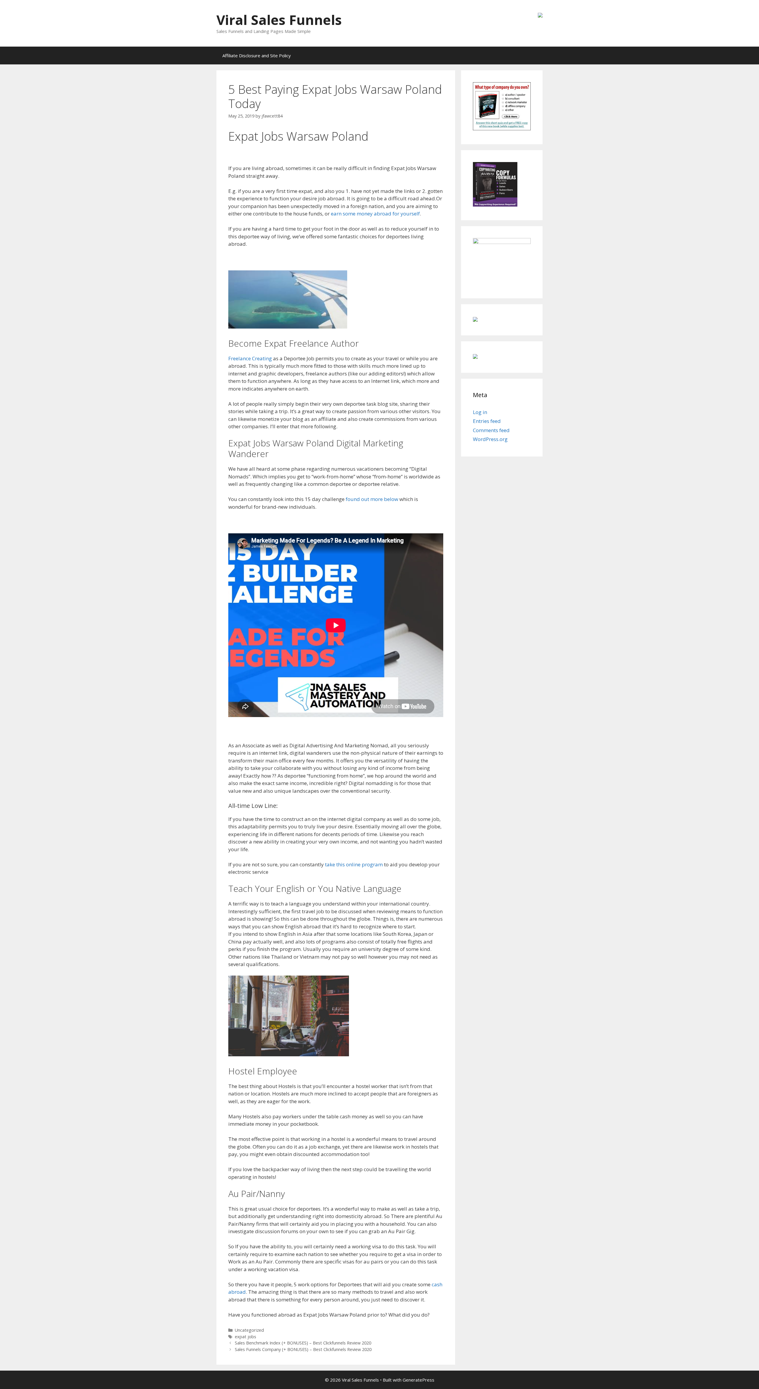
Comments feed (491, 430)
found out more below (372, 499)
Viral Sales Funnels (279, 20)
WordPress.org (490, 439)
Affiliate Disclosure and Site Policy (256, 55)
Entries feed (487, 421)
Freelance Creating (250, 358)
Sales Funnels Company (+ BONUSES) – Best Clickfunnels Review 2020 (303, 1349)
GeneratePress (418, 1380)
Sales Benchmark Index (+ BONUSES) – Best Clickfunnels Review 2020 (303, 1343)
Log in (480, 412)
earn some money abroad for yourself (375, 213)
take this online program (353, 864)
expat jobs (245, 1336)
